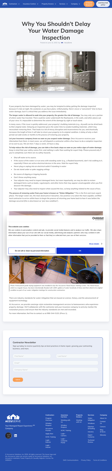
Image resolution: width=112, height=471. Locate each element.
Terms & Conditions (100, 460)
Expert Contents (91, 436)
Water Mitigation (91, 419)
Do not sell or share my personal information (32, 251)
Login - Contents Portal (64, 441)
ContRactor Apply (103, 4)
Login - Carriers (63, 435)
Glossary (103, 435)
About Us (103, 418)
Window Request (89, 4)
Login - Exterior (48, 441)
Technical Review (91, 441)
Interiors (91, 432)
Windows (91, 423)
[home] (4, 4)
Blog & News (102, 431)
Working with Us (65, 421)
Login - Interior (48, 446)
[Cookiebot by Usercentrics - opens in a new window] (94, 218)
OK (80, 251)
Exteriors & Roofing (91, 428)
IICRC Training (51, 437)
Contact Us (103, 422)
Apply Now (49, 434)
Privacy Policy (86, 460)
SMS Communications (70, 460)
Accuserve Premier (49, 429)
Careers (103, 427)
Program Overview (49, 419)
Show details (94, 244)
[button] (14, 4)
